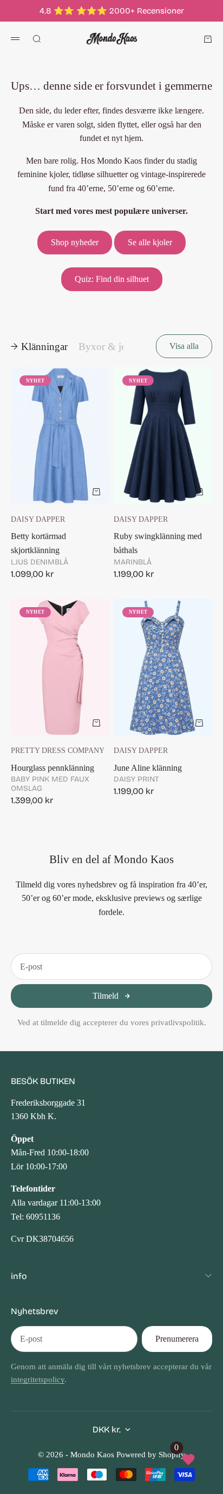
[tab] (39, 346)
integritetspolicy (37, 1379)
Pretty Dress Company (57, 750)
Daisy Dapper (38, 519)
